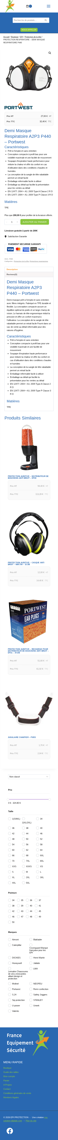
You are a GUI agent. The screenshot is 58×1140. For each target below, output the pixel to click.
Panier (6, 1080)
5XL (28, 883)
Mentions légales (11, 1097)
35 (22, 900)
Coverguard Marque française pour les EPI (38, 950)
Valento (15, 1011)
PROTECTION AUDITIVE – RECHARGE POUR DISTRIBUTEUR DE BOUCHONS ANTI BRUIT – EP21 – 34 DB (28, 651)
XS (41, 866)
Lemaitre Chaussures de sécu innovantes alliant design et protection (18, 975)
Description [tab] (12, 269)
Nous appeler (29, 30)
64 (41, 850)
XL (13, 877)
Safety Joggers (40, 994)
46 (41, 833)
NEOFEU (37, 983)
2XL (28, 877)
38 (27, 828)
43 (22, 911)
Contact (7, 1089)
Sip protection (18, 1000)
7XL (28, 861)
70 (13, 861)
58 (41, 844)
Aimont (15, 939)
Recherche (46, 20)
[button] (49, 52)
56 (27, 844)
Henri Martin (39, 957)
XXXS (29, 866)
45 (40, 911)
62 (27, 850)
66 (13, 855)
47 (22, 916)
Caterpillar (16, 945)
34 (41, 819)
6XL (42, 855)
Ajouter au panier (35, 222)
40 (41, 828)
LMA (35, 968)
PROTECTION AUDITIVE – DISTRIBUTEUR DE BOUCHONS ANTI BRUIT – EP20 (28, 477)
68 (27, 855)
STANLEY (38, 1000)
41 (40, 906)
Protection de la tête (21, 261)
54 (13, 844)
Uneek (36, 1005)
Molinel (15, 983)
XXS (14, 866)
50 (27, 839)
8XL (42, 861)
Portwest (16, 989)
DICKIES (16, 957)
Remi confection (40, 989)
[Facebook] (9, 1131)
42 (13, 833)
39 (22, 906)
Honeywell (17, 963)
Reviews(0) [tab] (12, 274)
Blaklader (37, 939)
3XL (42, 877)
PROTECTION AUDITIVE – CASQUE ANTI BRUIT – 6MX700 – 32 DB (26, 564)
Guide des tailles (11, 1072)
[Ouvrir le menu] (50, 6)
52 (41, 839)
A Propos (7, 1085)
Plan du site (31, 1120)
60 (13, 850)
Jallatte (36, 963)
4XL (14, 883)
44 (27, 833)
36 (13, 828)
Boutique (7, 1068)
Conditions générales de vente (17, 1093)
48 (13, 839)
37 (40, 900)
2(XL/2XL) (26, 822)
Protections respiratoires (39, 261)
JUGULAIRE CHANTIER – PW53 (22, 737)
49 (40, 916)
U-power (16, 1005)
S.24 (14, 994)
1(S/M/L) (16, 819)
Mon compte (9, 1076)
